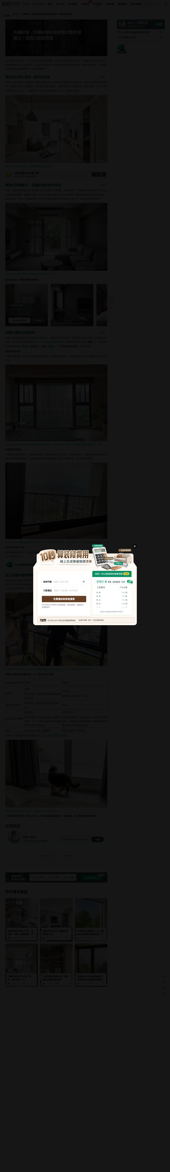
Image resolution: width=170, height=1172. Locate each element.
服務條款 (62, 605)
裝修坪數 (47, 581)
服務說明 (80, 605)
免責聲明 (45, 607)
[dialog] (85, 586)
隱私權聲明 (71, 605)
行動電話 (47, 590)
